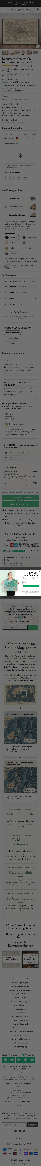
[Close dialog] (39, 571)
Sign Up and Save (30, 585)
